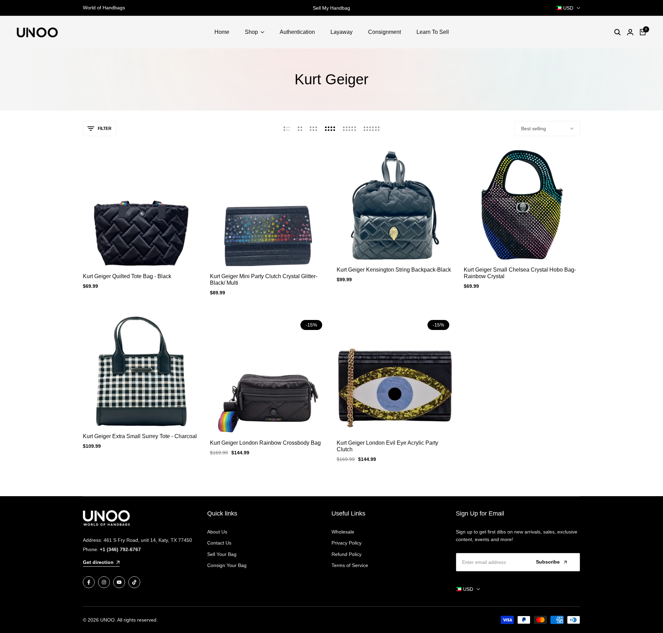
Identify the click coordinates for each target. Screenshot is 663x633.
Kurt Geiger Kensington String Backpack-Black (394, 270)
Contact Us (219, 543)
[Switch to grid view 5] (349, 128)
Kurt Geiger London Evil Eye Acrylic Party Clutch (387, 446)
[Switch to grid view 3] (313, 128)
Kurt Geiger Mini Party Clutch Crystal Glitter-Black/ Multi (263, 279)
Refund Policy (347, 554)
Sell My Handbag (327, 8)
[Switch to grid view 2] (300, 128)
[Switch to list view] (287, 128)
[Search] (617, 32)
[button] (141, 253)
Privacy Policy (347, 543)
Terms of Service (350, 565)
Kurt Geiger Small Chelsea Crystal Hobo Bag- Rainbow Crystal (520, 273)
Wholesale (343, 532)
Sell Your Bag (222, 554)
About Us (217, 532)
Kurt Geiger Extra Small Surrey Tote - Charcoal (140, 436)
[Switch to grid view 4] (330, 128)
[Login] (630, 32)
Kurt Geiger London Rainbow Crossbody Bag (265, 443)
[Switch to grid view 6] (371, 128)
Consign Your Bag (227, 565)
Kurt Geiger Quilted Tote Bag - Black (127, 276)
